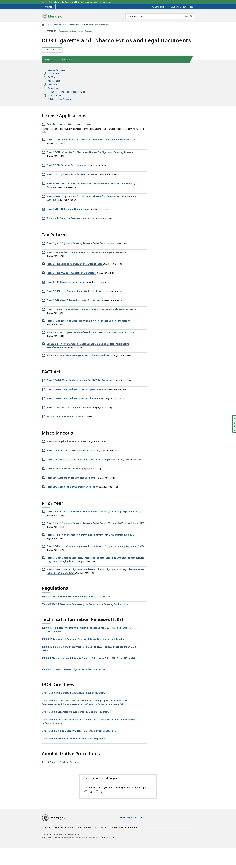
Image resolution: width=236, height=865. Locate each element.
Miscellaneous (54, 80)
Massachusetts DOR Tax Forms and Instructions (89, 25)
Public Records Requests (124, 827)
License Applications (58, 70)
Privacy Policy (84, 827)
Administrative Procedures (61, 99)
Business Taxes (60, 25)
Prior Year (53, 84)
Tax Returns (54, 73)
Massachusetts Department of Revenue (75, 31)
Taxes (48, 25)
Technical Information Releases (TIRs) (66, 91)
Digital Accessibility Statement (58, 827)
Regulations (53, 88)
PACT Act (52, 77)
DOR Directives (55, 95)
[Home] (42, 24)
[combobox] (159, 16)
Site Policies (101, 827)
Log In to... (51, 49)
